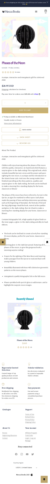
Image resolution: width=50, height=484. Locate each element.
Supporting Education (9, 435)
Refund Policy (29, 417)
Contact (5, 438)
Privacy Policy (29, 420)
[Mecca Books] (11, 11)
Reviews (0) (25, 143)
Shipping (5, 89)
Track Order (29, 435)
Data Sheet (25, 137)
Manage (28, 441)
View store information (12, 123)
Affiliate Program (31, 433)
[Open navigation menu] (36, 12)
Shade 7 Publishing (10, 68)
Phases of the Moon (24, 340)
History (4, 433)
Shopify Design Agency (32, 475)
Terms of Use (29, 414)
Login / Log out (30, 438)
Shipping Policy (30, 422)
